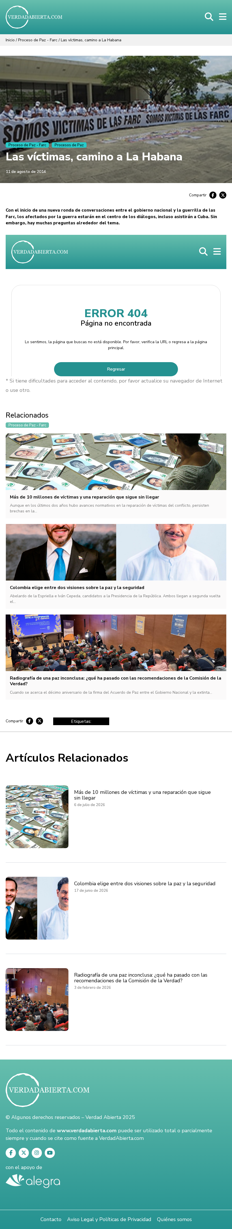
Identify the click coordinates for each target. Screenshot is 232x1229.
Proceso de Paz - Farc (37, 40)
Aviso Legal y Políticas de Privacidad (109, 1219)
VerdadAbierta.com (121, 1138)
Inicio (10, 40)
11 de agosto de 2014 (26, 171)
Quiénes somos (174, 1219)
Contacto (50, 1219)
